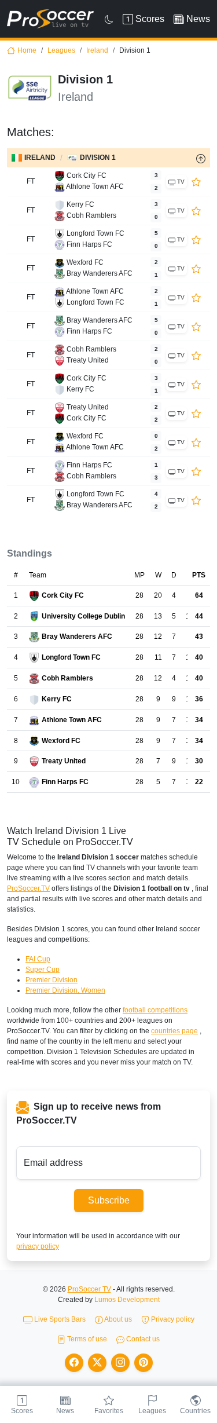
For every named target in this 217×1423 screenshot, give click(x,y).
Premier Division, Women (65, 990)
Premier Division (51, 980)
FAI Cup (37, 959)
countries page (174, 1031)
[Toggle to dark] (109, 19)
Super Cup (42, 969)
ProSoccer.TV (28, 888)
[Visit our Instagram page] (120, 1363)
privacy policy (37, 1246)
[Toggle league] (200, 158)
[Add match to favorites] (196, 181)
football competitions (155, 1010)
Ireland (97, 50)
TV (180, 181)
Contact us (142, 1339)
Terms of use (86, 1339)
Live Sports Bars (59, 1319)
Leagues (61, 50)
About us (117, 1319)
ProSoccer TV (89, 1289)
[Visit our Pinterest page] (143, 1363)
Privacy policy (171, 1319)
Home (26, 50)
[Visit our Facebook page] (74, 1363)
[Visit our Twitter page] (97, 1363)
